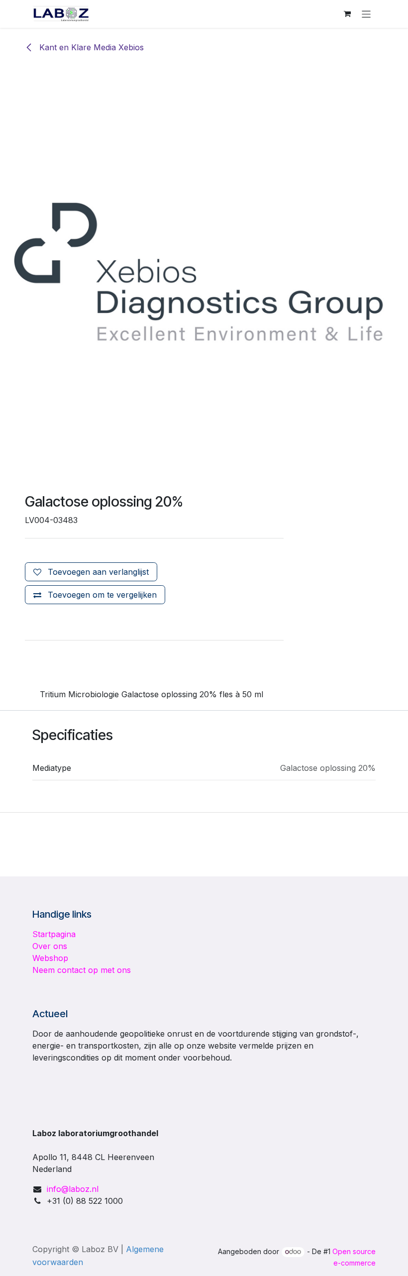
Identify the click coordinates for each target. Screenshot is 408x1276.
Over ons (49, 946)
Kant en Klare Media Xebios (90, 47)
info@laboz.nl (73, 1189)
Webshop (50, 958)
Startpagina (54, 934)
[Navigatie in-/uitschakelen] (366, 13)
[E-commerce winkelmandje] (347, 13)
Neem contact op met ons (81, 970)
